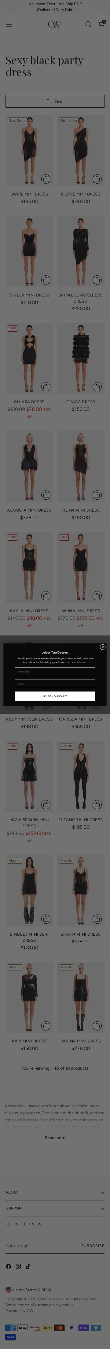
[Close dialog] (103, 647)
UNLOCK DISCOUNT (55, 696)
